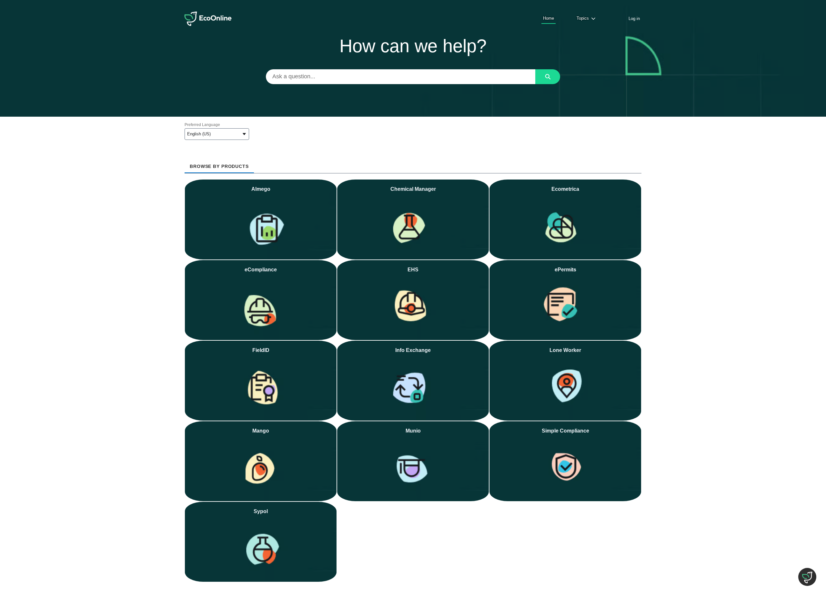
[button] (807, 577)
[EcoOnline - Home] (208, 19)
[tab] (219, 164)
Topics (583, 18)
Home (548, 18)
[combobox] (401, 76)
